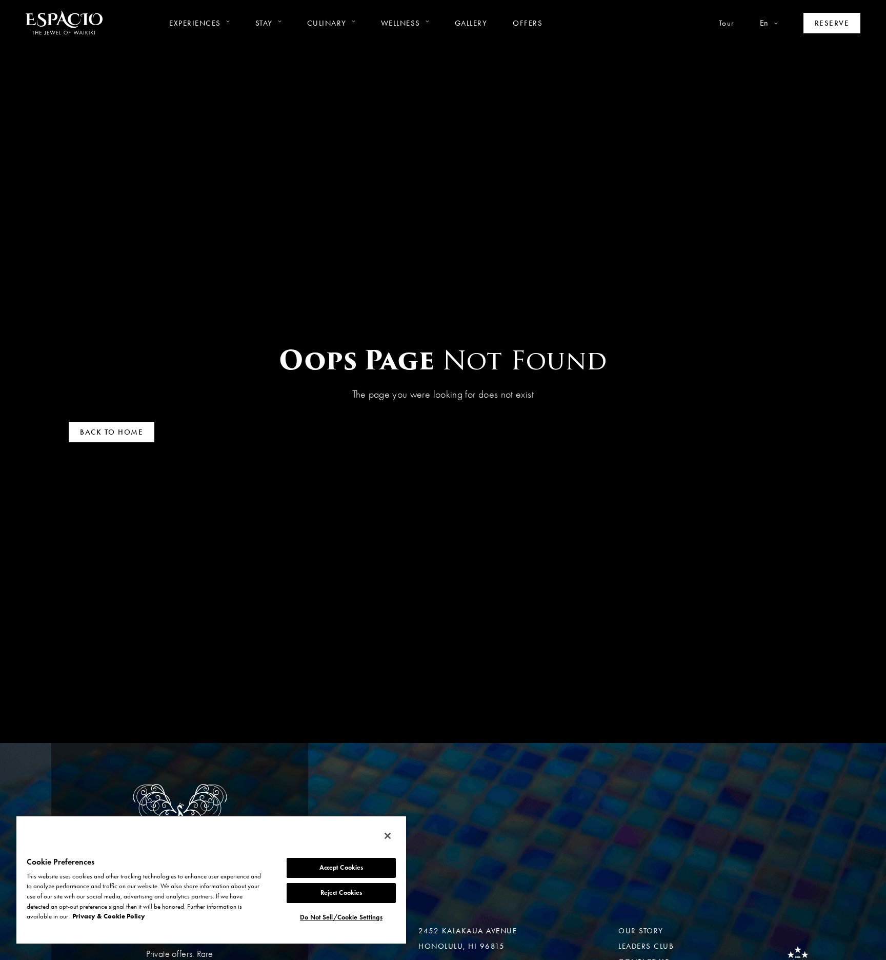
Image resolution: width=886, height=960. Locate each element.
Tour (726, 23)
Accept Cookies (341, 868)
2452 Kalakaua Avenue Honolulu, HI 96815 (467, 938)
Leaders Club (646, 946)
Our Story (640, 930)
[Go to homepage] (64, 22)
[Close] (387, 836)
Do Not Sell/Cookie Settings (341, 917)
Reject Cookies (341, 893)
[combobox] (756, 23)
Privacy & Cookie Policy (108, 916)
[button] (199, 23)
